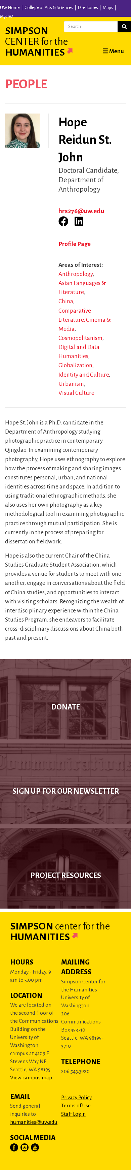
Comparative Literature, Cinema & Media (84, 320)
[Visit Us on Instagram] (24, 1147)
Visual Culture (76, 393)
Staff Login (73, 1114)
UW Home (10, 7)
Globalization (75, 365)
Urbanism (71, 384)
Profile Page (74, 244)
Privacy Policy (76, 1097)
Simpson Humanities (36, 41)
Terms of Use (76, 1105)
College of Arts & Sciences (49, 7)
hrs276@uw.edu (81, 211)
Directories (88, 7)
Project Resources (65, 876)
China (65, 301)
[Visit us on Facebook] (63, 221)
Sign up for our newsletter (65, 791)
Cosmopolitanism (80, 338)
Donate (65, 707)
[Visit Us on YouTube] (35, 1147)
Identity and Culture (83, 375)
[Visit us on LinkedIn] (79, 221)
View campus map (31, 1077)
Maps (108, 7)
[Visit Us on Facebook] (14, 1147)
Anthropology (75, 274)
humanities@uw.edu (33, 1122)
